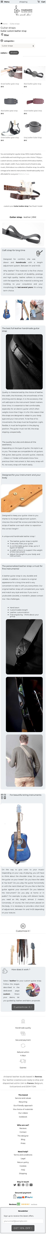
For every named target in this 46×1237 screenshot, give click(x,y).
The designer (23, 1136)
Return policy (23, 1162)
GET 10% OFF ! (23, 1228)
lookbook (23, 1117)
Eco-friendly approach (23, 1105)
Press (23, 1143)
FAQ (23, 1170)
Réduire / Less (24, 174)
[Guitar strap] (23, 190)
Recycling (23, 1102)
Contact (23, 1132)
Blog (23, 1139)
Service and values (23, 1098)
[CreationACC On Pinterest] (23, 1185)
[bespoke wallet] (23, 964)
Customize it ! (23, 1007)
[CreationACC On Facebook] (19, 1185)
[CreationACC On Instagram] (27, 1185)
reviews (34, 1204)
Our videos (23, 1113)
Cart (43, 2)
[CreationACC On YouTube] (31, 1185)
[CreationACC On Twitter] (14, 1185)
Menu (6, 2)
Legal (23, 1158)
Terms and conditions (23, 1155)
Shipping (23, 1173)
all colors (14, 52)
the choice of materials (23, 1109)
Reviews (23, 1128)
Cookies (23, 1166)
